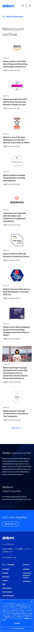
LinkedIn (26, 569)
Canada (5, 573)
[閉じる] (32, 602)
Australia (5, 569)
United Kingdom (8, 595)
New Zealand (7, 592)
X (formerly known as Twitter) (27, 575)
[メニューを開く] (30, 6)
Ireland (5, 580)
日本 (3, 584)
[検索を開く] (23, 6)
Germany (5, 577)
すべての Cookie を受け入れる (17, 628)
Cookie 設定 (17, 623)
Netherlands (7, 588)
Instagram (27, 581)
